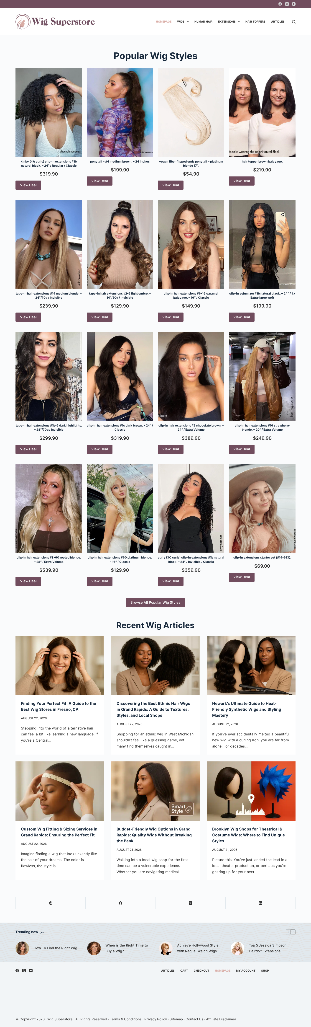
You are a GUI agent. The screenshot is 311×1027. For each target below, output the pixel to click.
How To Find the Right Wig (55, 948)
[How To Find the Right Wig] (22, 948)
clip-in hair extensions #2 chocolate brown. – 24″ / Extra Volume (191, 427)
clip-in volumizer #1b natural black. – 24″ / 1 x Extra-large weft (262, 295)
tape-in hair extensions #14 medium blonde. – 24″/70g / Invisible (49, 295)
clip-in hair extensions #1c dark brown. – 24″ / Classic (120, 427)
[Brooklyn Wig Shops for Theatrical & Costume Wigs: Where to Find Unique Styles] (251, 791)
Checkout (201, 970)
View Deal (28, 185)
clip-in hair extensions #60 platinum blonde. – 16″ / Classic (120, 559)
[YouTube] (294, 4)
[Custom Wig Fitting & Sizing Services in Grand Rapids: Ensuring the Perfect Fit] (59, 791)
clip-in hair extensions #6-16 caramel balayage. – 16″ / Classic (191, 295)
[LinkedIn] (261, 903)
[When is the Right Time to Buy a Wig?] (94, 948)
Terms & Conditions (126, 1019)
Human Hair (203, 21)
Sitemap (176, 1019)
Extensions (227, 21)
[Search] (294, 21)
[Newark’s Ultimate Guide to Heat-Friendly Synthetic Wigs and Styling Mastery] (251, 665)
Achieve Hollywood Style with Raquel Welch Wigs (198, 948)
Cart (184, 970)
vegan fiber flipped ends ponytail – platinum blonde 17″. (191, 163)
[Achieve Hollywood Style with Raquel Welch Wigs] (166, 948)
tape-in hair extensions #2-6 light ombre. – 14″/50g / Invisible (120, 295)
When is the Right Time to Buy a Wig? (126, 948)
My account (245, 970)
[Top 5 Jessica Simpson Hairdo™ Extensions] (237, 948)
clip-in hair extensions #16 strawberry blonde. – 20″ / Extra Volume (262, 427)
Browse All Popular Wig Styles (155, 602)
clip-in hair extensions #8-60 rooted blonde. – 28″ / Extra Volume (49, 559)
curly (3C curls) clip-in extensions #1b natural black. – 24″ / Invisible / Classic (191, 559)
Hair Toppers (255, 21)
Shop (265, 970)
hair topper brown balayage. (262, 161)
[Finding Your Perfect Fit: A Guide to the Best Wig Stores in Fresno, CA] (59, 665)
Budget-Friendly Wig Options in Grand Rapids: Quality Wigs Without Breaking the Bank (154, 835)
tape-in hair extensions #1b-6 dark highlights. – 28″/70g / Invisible (49, 427)
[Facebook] (280, 4)
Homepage (163, 21)
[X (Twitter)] (287, 4)
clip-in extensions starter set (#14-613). (262, 557)
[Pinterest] (51, 903)
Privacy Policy (155, 1019)
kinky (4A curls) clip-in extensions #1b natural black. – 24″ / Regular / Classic (49, 163)
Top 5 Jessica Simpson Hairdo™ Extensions (267, 948)
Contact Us (194, 1019)
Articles (278, 21)
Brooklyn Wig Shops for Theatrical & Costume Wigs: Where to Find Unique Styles (248, 835)
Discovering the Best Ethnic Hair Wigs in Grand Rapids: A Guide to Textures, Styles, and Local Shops (153, 709)
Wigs (180, 21)
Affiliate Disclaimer (221, 1019)
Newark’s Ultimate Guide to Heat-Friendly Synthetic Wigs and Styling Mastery (246, 709)
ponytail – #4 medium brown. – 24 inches (120, 161)
